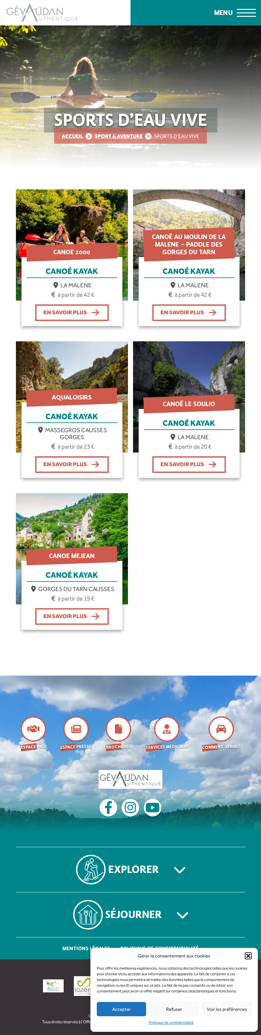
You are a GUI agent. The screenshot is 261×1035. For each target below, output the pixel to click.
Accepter (121, 1009)
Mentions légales (86, 948)
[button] (248, 956)
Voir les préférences (227, 1009)
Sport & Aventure (119, 136)
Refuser (174, 1009)
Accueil (72, 136)
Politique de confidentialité (171, 1022)
